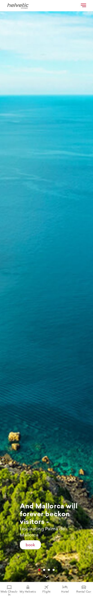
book (30, 545)
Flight (46, 592)
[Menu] (83, 5)
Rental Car (83, 592)
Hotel (65, 592)
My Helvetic (28, 592)
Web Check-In (9, 593)
